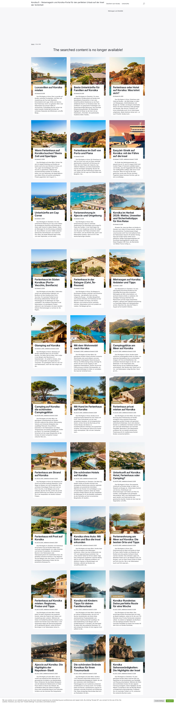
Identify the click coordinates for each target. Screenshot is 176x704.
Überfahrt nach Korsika (113, 3)
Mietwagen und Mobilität (115, 11)
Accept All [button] (170, 701)
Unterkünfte (125, 3)
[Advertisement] (88, 27)
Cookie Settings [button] (159, 701)
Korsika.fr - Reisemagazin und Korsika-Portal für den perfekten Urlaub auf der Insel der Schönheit (67, 3)
